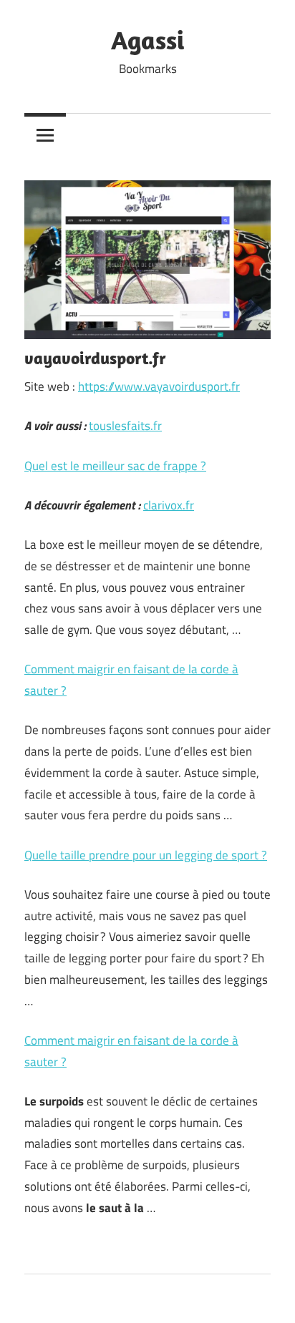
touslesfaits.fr (125, 425)
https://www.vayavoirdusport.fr (159, 386)
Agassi (147, 40)
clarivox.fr (168, 505)
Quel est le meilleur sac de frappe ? (115, 466)
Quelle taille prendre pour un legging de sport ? (145, 855)
